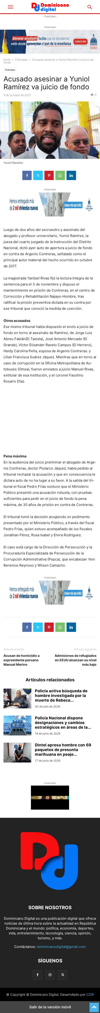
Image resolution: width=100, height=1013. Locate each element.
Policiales (21, 59)
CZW (90, 994)
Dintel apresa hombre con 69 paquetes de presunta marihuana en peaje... (63, 750)
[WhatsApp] (60, 175)
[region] (50, 420)
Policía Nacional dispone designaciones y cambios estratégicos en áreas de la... (63, 723)
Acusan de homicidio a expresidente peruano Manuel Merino (21, 660)
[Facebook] (27, 175)
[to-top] (94, 1005)
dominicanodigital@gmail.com (61, 946)
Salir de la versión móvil (50, 1007)
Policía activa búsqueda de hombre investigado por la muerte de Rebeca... (61, 696)
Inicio (6, 59)
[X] (38, 175)
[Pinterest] (49, 175)
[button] (10, 7)
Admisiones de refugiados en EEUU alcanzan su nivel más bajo (76, 660)
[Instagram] (50, 975)
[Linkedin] (71, 175)
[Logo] (50, 893)
